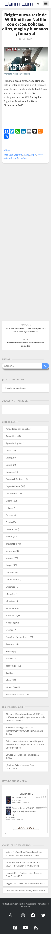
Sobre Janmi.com (27, 904)
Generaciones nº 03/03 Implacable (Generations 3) (24, 811)
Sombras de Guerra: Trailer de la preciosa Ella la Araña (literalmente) (25, 328)
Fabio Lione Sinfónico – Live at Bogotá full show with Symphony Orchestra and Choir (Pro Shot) (25, 744)
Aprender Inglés (13, 443)
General (9, 529)
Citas (8, 457)
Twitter (9, 672)
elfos (6, 154)
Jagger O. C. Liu (13, 883)
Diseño (9, 500)
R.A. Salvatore (12, 817)
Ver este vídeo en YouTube (17, 73)
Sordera (9, 658)
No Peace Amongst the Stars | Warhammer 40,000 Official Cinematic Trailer (24, 730)
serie (6, 158)
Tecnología (11, 665)
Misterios (10, 594)
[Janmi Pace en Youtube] (25, 926)
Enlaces (9, 507)
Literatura (10, 586)
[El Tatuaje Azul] (8, 801)
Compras (10, 471)
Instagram (11, 551)
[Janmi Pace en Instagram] (23, 913)
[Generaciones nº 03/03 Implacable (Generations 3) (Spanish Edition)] (8, 811)
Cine (8, 450)
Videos (7, 150)
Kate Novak (17, 800)
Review (9, 651)
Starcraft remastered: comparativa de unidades (25, 342)
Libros (9, 572)
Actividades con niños (16, 428)
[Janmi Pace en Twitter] (43, 913)
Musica (9, 608)
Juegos (9, 565)
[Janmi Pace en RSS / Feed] (36, 926)
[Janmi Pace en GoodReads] (15, 926)
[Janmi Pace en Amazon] (10, 913)
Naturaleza (11, 615)
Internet (9, 558)
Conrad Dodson (13, 890)
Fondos (9, 522)
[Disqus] (25, 209)
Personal (10, 644)
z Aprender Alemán (15, 694)
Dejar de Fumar (13, 486)
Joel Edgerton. (15, 154)
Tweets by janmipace (15, 387)
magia (26, 154)
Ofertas (9, 629)
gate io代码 (11, 852)
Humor (9, 536)
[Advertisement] (27, 122)
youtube (23, 158)
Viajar (8, 680)
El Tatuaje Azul (19, 797)
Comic (9, 464)
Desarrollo (11, 493)
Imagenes (10, 543)
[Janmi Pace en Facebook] (33, 913)
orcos (40, 154)
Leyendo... (26, 793)
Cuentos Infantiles (14, 479)
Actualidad (11, 436)
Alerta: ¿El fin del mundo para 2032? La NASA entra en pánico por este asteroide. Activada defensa (25, 717)
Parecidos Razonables (16, 637)
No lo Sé (10, 622)
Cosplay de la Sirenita (34, 883)
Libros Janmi (12, 579)
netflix (33, 154)
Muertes (10, 601)
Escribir (9, 515)
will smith (13, 158)
